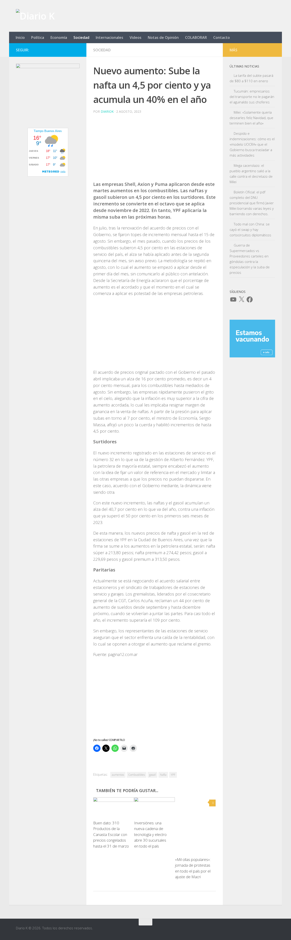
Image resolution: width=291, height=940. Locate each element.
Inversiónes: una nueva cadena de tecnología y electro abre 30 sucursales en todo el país (150, 834)
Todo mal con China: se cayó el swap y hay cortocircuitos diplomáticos (250, 229)
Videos (135, 37)
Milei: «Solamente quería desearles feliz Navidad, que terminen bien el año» (251, 117)
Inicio (20, 37)
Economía (58, 37)
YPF (173, 775)
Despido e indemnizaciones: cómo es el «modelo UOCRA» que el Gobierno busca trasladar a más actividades (252, 144)
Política (37, 37)
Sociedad (81, 37)
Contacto (221, 37)
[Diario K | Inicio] (35, 16)
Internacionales (109, 37)
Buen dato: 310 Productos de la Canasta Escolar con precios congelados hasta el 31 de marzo (111, 834)
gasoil (152, 775)
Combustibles (136, 775)
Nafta (163, 775)
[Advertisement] (154, 149)
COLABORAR (196, 37)
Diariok (107, 111)
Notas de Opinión (163, 37)
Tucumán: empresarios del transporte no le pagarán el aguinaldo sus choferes (252, 96)
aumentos (118, 775)
